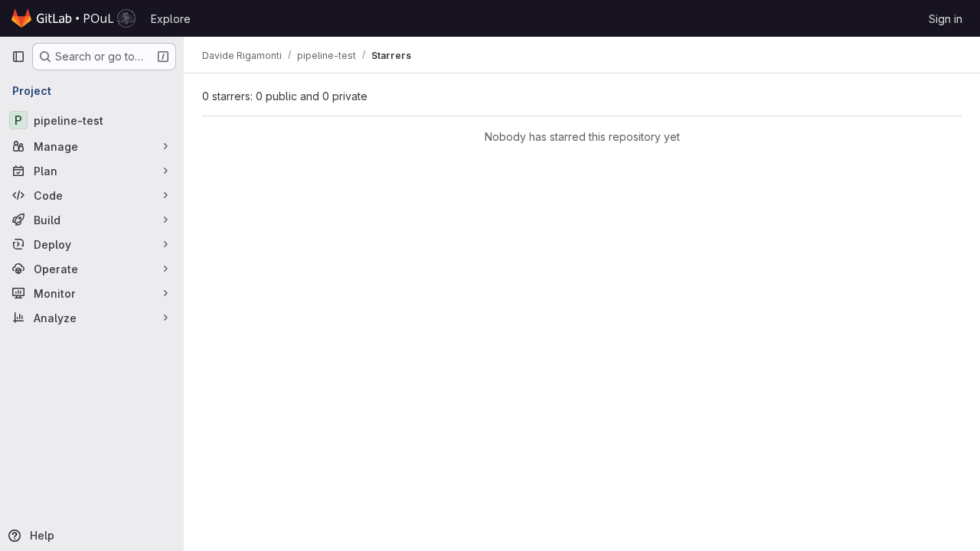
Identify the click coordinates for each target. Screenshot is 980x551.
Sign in (945, 18)
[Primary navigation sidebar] (18, 56)
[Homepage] (73, 18)
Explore (171, 18)
